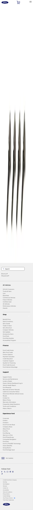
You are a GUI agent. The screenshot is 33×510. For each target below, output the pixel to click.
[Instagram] (10, 471)
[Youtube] (7, 471)
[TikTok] (2, 473)
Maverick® (5, 276)
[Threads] (13, 471)
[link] (5, 482)
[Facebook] (2, 471)
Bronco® (4, 274)
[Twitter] (4, 471)
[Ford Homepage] (6, 505)
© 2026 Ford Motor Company (10, 480)
